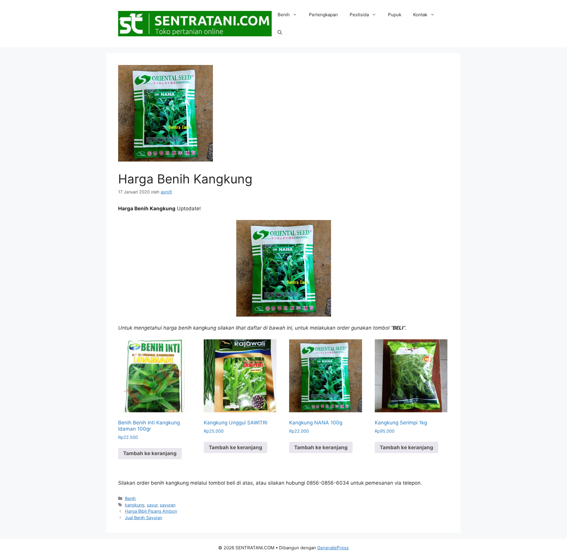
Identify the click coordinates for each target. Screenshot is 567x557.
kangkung (134, 504)
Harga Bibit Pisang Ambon (151, 511)
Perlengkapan (323, 14)
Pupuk (394, 14)
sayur (152, 504)
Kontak (420, 14)
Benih (284, 14)
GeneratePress (333, 548)
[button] (280, 32)
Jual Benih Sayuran (143, 517)
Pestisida (359, 14)
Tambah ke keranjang (150, 453)
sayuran (167, 504)
